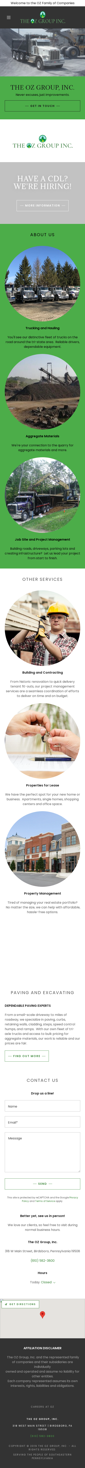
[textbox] (42, 1105)
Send (42, 1184)
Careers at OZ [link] (42, 1406)
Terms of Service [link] (45, 1201)
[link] (43, 17)
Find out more (26, 1056)
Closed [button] (46, 1282)
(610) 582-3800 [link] (43, 1260)
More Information (42, 205)
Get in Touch (42, 106)
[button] (9, 17)
